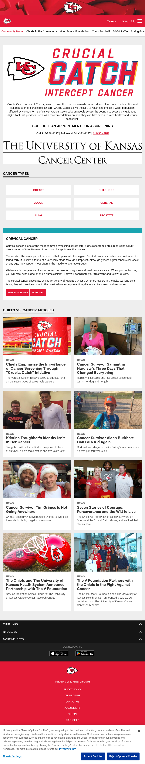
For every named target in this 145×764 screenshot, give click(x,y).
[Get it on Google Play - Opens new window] (85, 655)
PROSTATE (106, 215)
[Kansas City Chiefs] (72, 670)
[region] (72, 744)
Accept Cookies (93, 756)
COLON (38, 202)
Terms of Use (72, 695)
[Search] (132, 21)
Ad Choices (72, 720)
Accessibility (72, 707)
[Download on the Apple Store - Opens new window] (59, 654)
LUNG (38, 215)
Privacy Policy (72, 689)
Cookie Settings (12, 756)
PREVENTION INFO (18, 292)
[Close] (139, 731)
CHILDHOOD (106, 190)
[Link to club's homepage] (7, 20)
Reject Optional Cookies (123, 756)
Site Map (73, 714)
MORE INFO (38, 292)
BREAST (38, 190)
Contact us (72, 701)
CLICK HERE (101, 133)
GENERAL (106, 202)
